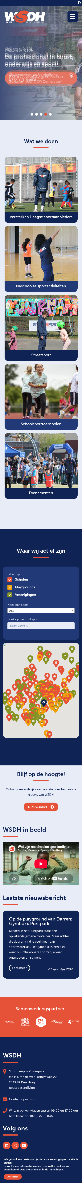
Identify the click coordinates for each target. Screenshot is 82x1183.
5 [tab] (50, 114)
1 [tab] (32, 114)
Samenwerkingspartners (41, 1008)
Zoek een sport (17, 604)
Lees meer (19, 968)
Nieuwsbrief (37, 807)
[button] (66, 700)
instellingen (56, 1169)
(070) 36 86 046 (41, 1116)
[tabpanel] (41, 63)
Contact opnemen (22, 1099)
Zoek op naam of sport (23, 619)
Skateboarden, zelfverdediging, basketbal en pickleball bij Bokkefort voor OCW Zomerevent (35, 78)
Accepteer (12, 1176)
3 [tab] (41, 114)
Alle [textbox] (11, 610)
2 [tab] (36, 114)
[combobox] (41, 610)
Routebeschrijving (22, 1087)
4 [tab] (45, 114)
